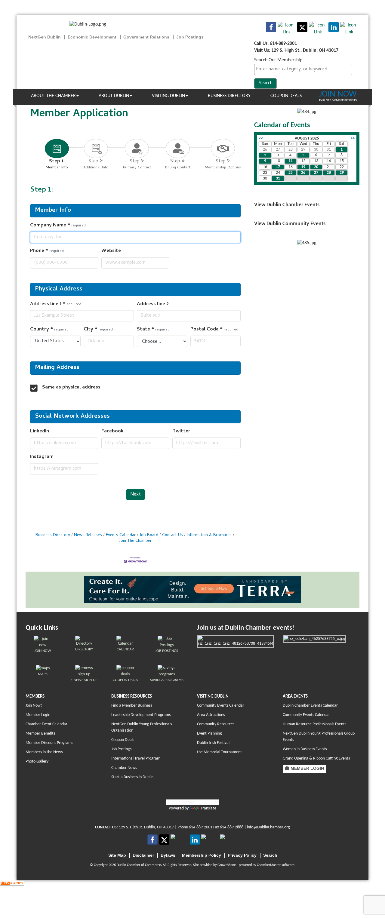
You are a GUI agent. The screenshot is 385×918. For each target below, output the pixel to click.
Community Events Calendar (220, 705)
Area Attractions (211, 715)
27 (316, 172)
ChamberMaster (269, 865)
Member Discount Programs (49, 743)
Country (49, 329)
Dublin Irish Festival (213, 743)
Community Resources (215, 724)
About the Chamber (53, 96)
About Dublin (114, 96)
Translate (208, 808)
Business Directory (229, 96)
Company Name (58, 225)
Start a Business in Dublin (132, 777)
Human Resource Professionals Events (314, 724)
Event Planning (209, 733)
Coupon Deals (286, 96)
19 (303, 167)
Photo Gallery (37, 761)
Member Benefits (40, 733)
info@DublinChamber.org (268, 827)
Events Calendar (121, 535)
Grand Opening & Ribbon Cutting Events (316, 758)
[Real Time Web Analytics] (12, 883)
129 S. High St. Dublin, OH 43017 (146, 827)
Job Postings (121, 749)
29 (342, 172)
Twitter (181, 431)
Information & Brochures (209, 535)
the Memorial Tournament (219, 752)
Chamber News (124, 768)
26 (303, 172)
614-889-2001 (200, 827)
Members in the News (44, 752)
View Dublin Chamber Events (286, 205)
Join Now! (34, 705)
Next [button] (135, 495)
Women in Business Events (305, 749)
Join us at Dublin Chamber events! (245, 628)
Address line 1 (55, 304)
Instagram (42, 457)
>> (353, 138)
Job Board (149, 535)
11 (290, 161)
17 (278, 167)
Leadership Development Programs (141, 715)
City (98, 329)
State (153, 329)
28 (329, 172)
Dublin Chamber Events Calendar (310, 705)
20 (316, 167)
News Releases (88, 535)
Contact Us (172, 535)
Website (111, 251)
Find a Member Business (131, 705)
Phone (47, 251)
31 (278, 178)
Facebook (112, 431)
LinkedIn (39, 431)
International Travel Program (135, 758)
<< (261, 138)
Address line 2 (153, 304)
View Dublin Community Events (289, 224)
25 (290, 172)
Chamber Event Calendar (46, 724)
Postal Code (214, 329)
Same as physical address (71, 387)
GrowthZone (226, 865)
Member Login (38, 715)
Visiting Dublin (168, 96)
